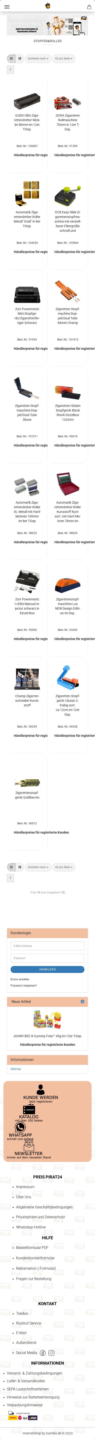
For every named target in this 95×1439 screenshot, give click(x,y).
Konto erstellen (20, 979)
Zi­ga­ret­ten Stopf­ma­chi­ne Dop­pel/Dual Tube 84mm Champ (68, 316)
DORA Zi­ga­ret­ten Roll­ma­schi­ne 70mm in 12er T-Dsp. (68, 122)
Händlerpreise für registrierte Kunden (47, 1044)
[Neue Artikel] (82, 1001)
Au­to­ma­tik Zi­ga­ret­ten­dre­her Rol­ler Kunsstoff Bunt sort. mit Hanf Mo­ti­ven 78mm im (67, 512)
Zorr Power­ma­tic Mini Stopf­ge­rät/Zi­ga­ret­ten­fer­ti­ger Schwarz (27, 316)
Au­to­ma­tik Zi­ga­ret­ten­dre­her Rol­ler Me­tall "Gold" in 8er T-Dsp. (27, 219)
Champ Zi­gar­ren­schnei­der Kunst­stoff (27, 700)
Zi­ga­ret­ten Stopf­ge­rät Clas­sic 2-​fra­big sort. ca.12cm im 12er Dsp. (68, 705)
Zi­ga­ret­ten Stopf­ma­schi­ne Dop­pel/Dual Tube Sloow (27, 412)
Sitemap (16, 1069)
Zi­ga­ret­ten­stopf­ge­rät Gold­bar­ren (27, 795)
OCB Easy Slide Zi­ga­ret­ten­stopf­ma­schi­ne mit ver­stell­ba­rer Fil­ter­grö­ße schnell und (68, 221)
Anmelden (47, 969)
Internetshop (32, 1433)
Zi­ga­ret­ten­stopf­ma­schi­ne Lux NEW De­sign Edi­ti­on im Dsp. (67, 606)
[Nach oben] (13, 1409)
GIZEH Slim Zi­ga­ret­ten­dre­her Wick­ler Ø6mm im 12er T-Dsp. (27, 122)
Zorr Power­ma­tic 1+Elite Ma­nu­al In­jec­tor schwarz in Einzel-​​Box (27, 606)
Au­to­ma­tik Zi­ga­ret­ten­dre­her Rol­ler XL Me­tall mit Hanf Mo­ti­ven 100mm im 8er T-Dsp (27, 512)
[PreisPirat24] (47, 6)
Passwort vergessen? (24, 985)
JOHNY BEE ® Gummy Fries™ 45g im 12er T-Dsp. (47, 1036)
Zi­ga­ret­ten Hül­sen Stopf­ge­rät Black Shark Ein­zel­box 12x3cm (67, 412)
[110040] (47, 1019)
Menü (7, 7)
